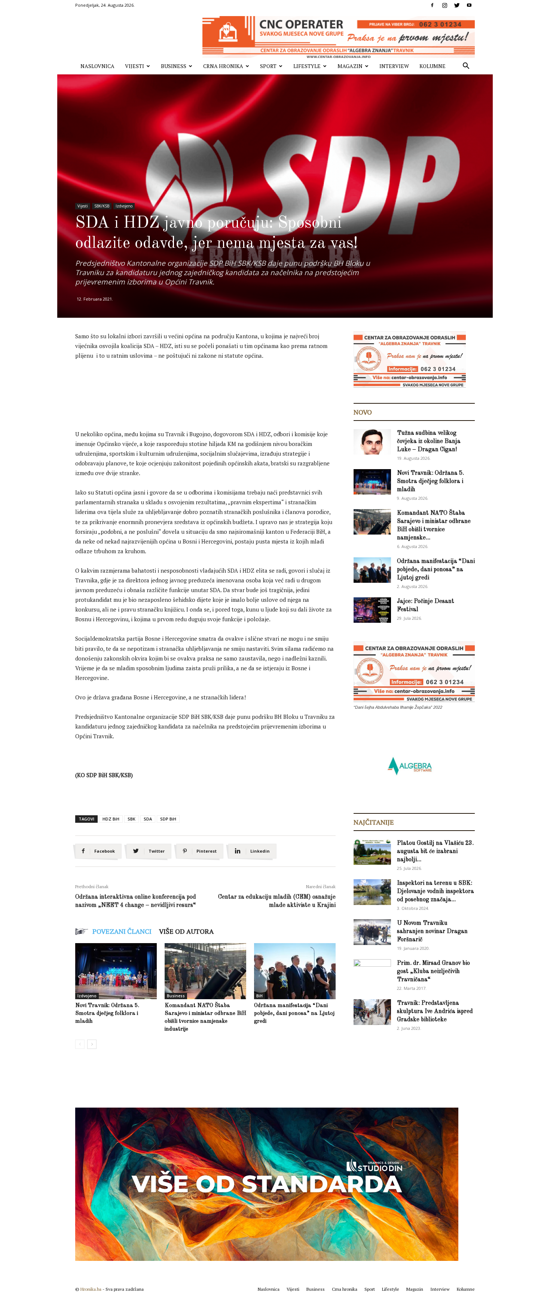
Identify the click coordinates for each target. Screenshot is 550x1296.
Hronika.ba (90, 1289)
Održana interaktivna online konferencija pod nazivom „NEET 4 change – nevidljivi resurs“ (135, 901)
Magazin (350, 66)
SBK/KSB (101, 206)
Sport (268, 66)
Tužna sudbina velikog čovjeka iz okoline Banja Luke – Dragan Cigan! (429, 441)
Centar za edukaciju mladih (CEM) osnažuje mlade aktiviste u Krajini (277, 901)
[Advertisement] (211, 387)
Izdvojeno (124, 206)
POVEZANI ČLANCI (122, 931)
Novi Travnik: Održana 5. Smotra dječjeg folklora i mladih (107, 1013)
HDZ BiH (111, 819)
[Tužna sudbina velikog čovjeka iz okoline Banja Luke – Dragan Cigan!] (372, 442)
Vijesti (134, 66)
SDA (148, 819)
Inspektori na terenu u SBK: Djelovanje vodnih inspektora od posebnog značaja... (435, 891)
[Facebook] (432, 5)
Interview (394, 66)
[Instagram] (444, 5)
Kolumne (432, 66)
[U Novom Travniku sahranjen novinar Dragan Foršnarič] (372, 932)
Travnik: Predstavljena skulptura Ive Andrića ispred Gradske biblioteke (435, 1011)
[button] (466, 66)
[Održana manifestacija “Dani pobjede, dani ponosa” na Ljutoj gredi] (295, 971)
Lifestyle (307, 66)
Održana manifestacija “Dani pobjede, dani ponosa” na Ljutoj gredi (294, 1013)
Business (173, 66)
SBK (131, 819)
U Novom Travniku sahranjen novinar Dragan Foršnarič (432, 931)
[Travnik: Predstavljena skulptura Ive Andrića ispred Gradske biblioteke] (372, 1012)
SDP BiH (168, 819)
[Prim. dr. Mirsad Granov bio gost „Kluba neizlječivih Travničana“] (372, 970)
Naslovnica (97, 66)
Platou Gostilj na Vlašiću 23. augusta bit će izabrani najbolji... (435, 851)
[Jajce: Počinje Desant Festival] (372, 610)
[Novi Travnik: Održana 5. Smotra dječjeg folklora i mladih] (116, 971)
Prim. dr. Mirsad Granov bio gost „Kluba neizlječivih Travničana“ (433, 971)
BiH (259, 995)
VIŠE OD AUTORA (186, 931)
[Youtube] (469, 5)
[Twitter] (456, 5)
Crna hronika (223, 66)
